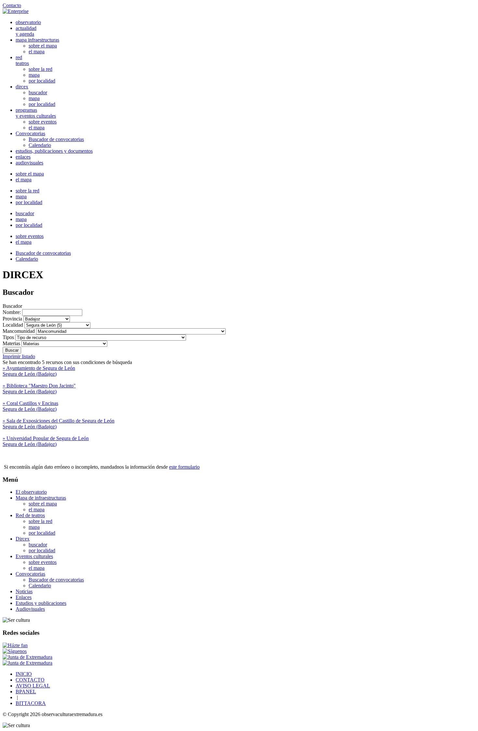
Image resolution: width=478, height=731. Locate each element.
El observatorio (31, 492)
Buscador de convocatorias (56, 139)
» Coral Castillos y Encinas (30, 406)
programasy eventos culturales (36, 113)
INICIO (24, 674)
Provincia (12, 318)
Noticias (24, 591)
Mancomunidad (19, 331)
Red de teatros (30, 515)
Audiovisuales (30, 609)
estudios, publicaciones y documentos (54, 151)
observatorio (28, 22)
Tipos (8, 337)
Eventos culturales (34, 556)
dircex (22, 86)
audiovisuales (29, 162)
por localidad (42, 81)
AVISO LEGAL (33, 685)
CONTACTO (30, 680)
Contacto (12, 5)
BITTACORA (31, 703)
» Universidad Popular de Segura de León (46, 441)
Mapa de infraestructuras (41, 498)
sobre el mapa (43, 45)
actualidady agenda (26, 31)
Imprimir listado (19, 356)
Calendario (40, 145)
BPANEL (26, 691)
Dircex (23, 539)
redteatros (22, 60)
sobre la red (40, 69)
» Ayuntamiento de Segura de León (39, 371)
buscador (38, 92)
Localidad (13, 325)
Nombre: (12, 312)
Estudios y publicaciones (41, 603)
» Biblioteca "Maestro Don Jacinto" (39, 388)
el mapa (37, 51)
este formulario (184, 467)
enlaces (23, 157)
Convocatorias (30, 133)
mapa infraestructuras (37, 40)
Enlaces (24, 597)
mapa (34, 75)
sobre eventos (43, 121)
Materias (11, 343)
